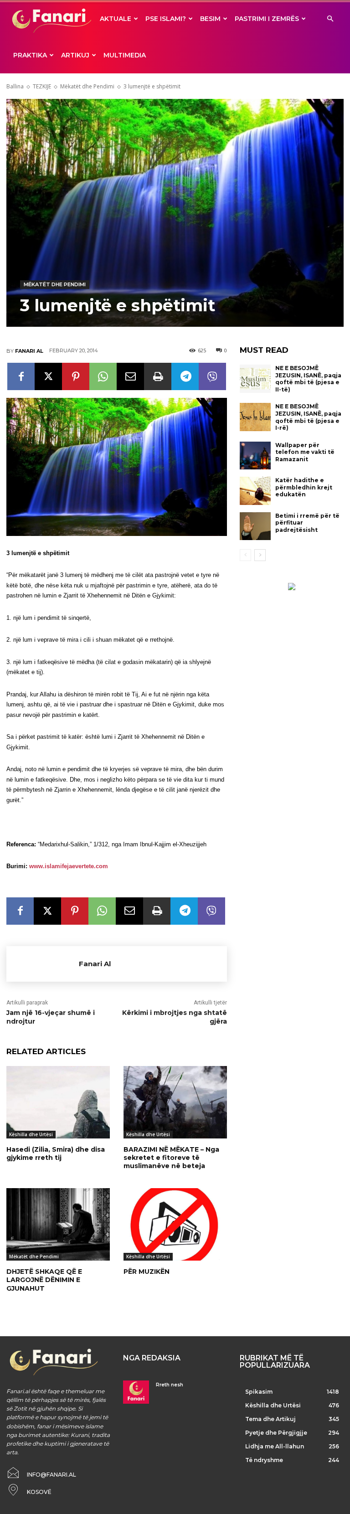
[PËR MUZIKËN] (175, 1224)
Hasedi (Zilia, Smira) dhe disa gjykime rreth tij (55, 1153)
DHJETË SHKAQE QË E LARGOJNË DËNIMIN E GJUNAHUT (44, 1279)
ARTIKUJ (75, 55)
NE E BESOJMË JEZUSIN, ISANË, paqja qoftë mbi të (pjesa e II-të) (308, 379)
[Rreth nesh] (136, 1392)
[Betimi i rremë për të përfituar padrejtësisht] (255, 526)
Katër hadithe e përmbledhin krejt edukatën (303, 487)
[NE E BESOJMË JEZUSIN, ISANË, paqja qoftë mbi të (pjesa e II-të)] (255, 379)
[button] (330, 19)
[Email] (130, 376)
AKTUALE (115, 19)
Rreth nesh (169, 1385)
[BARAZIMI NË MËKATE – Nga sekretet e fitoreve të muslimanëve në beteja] (175, 1102)
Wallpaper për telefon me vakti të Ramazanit (305, 452)
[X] (48, 376)
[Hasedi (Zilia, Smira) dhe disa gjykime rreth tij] (58, 1102)
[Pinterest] (75, 376)
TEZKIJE (42, 86)
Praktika (30, 55)
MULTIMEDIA (124, 55)
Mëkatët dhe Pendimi (87, 86)
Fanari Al (29, 351)
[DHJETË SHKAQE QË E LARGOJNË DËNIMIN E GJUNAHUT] (58, 1224)
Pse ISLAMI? (165, 19)
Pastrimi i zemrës (267, 19)
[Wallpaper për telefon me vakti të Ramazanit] (255, 456)
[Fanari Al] (42, 964)
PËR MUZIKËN (147, 1271)
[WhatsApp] (103, 376)
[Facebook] (21, 376)
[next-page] (260, 555)
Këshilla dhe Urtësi (31, 1134)
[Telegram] (185, 376)
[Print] (157, 376)
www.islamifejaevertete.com (68, 866)
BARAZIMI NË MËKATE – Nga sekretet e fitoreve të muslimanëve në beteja (171, 1157)
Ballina (15, 86)
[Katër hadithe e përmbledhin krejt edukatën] (255, 491)
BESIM (210, 19)
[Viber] (212, 376)
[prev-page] (245, 555)
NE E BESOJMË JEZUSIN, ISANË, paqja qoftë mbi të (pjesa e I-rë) (308, 417)
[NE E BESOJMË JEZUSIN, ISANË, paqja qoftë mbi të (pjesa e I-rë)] (255, 417)
